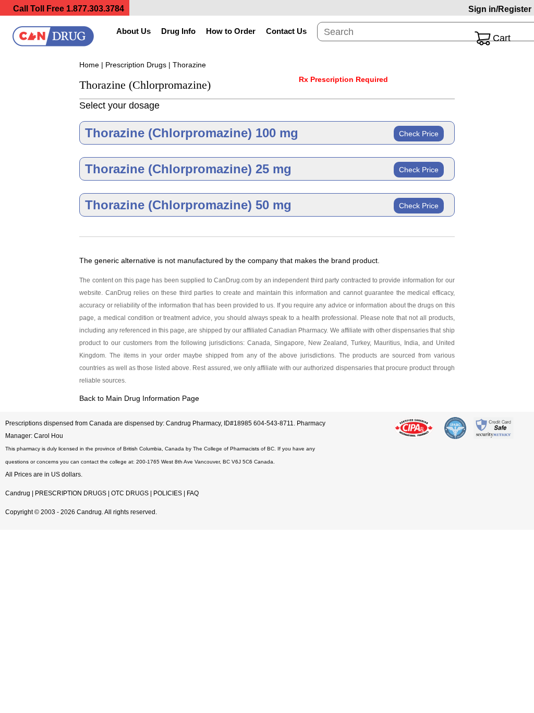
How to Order (231, 31)
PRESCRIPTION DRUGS (70, 493)
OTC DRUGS (130, 493)
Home (89, 65)
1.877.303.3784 (95, 8)
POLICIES (167, 493)
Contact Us (286, 31)
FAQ (193, 493)
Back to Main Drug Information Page (139, 398)
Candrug (17, 493)
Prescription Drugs (135, 65)
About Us (133, 31)
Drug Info (178, 31)
